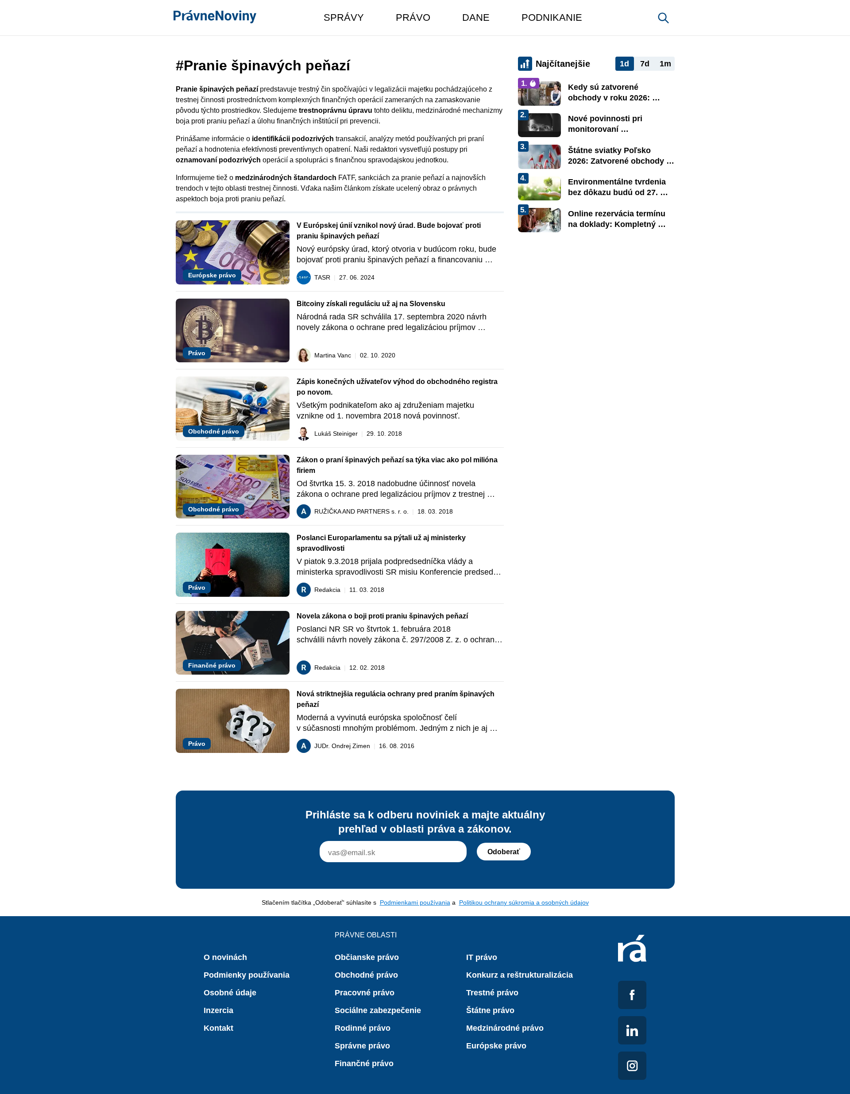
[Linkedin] (632, 1030)
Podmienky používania (247, 975)
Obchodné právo (366, 975)
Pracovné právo (364, 992)
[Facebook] (632, 995)
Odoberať (503, 852)
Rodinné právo (362, 1028)
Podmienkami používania (415, 902)
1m (665, 63)
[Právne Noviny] (215, 17)
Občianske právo (367, 957)
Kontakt (218, 1028)
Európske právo (496, 1045)
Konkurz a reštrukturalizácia (519, 975)
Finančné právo (364, 1063)
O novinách (225, 957)
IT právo (481, 957)
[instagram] (632, 1066)
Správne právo (362, 1045)
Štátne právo (490, 1010)
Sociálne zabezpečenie (378, 1010)
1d (624, 63)
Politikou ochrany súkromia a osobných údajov (524, 902)
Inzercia (218, 1010)
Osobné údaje (230, 992)
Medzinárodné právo (505, 1028)
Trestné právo (492, 992)
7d (644, 63)
